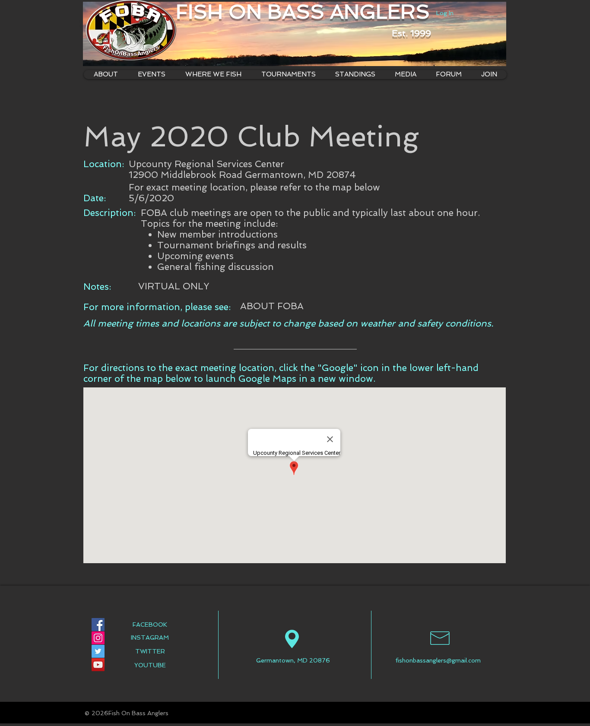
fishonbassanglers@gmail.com (438, 660)
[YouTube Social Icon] (98, 664)
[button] (213, 74)
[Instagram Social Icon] (98, 637)
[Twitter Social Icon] (98, 651)
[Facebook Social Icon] (98, 624)
